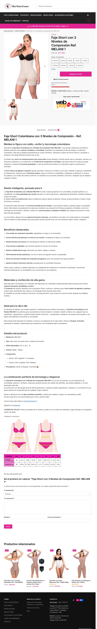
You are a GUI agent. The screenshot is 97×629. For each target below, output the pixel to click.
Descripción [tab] (41, 130)
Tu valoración (9, 498)
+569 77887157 (63, 602)
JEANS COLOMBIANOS (12, 618)
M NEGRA (63, 65)
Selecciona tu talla (33, 608)
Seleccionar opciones (14, 588)
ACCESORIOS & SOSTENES (13, 615)
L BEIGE (77, 60)
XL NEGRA (79, 65)
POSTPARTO (8, 605)
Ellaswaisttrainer (9, 31)
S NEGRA (55, 65)
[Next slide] (45, 66)
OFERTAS (7, 621)
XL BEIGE (84, 60)
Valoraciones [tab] (53, 130)
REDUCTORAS (9, 612)
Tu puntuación (9, 490)
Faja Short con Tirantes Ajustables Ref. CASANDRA (13, 581)
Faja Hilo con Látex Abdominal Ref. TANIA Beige (59, 581)
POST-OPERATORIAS (11, 602)
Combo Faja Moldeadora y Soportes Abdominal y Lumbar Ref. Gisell (36, 582)
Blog (28, 611)
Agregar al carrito (75, 74)
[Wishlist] (20, 551)
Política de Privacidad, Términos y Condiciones (35, 603)
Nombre (7, 517)
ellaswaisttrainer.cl (30, 401)
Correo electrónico (55, 517)
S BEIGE (62, 60)
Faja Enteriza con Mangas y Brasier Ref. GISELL (81, 581)
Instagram (16, 405)
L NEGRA (71, 65)
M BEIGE (69, 60)
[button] (89, 18)
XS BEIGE (55, 60)
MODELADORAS (20, 31)
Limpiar (53, 69)
